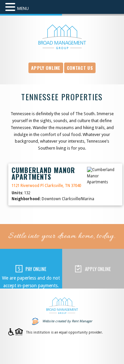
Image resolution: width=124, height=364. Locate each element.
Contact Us (80, 67)
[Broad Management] (62, 37)
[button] (11, 7)
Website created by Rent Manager (67, 321)
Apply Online (46, 67)
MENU (23, 8)
